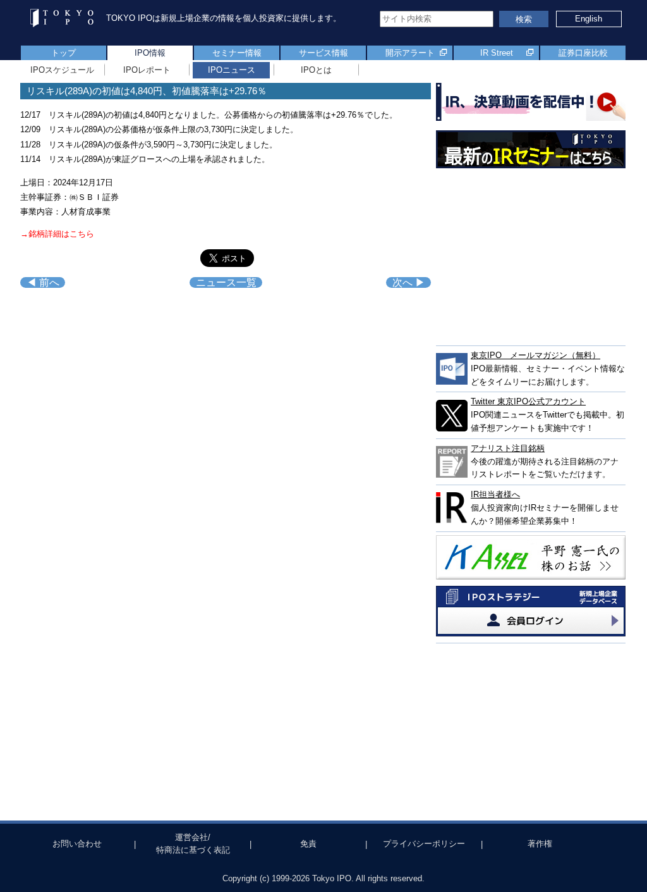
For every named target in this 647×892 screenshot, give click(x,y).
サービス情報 (323, 53)
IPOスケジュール (62, 70)
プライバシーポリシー (424, 843)
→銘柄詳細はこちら (57, 233)
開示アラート (410, 53)
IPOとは (316, 70)
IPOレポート (147, 70)
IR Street (496, 53)
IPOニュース (231, 70)
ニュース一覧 (226, 282)
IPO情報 (150, 53)
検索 (524, 19)
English (588, 18)
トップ (63, 53)
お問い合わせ (77, 843)
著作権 (540, 843)
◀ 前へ (43, 282)
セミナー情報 (237, 53)
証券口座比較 (583, 53)
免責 (308, 843)
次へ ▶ (408, 282)
